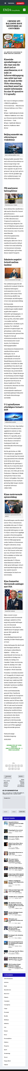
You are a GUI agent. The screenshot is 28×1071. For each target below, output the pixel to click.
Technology (7, 1053)
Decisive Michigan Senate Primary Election (16, 913)
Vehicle (6, 1064)
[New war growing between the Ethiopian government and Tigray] (6, 943)
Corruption (17, 968)
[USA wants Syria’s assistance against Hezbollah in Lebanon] (6, 860)
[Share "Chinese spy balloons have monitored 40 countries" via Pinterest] (18, 765)
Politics (20, 826)
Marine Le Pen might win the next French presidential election (15, 928)
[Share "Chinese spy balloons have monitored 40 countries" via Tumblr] (15, 765)
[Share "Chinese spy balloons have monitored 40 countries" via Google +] (12, 765)
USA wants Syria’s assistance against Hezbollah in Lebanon (14, 860)
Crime (5, 1008)
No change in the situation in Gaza (16, 936)
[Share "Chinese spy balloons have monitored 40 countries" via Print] (18, 768)
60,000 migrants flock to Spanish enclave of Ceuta (15, 958)
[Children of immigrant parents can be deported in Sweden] (6, 882)
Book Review (7, 989)
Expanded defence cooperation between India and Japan (16, 823)
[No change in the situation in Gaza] (6, 936)
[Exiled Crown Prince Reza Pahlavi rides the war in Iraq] (6, 844)
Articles (17, 838)
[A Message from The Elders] (6, 952)
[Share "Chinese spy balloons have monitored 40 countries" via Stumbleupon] (12, 768)
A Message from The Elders (16, 951)
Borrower (6, 993)
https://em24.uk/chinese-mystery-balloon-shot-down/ (12, 125)
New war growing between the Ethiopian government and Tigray (16, 943)
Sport (19, 923)
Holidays (6, 1019)
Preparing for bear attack (16, 830)
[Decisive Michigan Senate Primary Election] (6, 913)
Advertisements (8, 978)
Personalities (12, 839)
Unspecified (7, 1060)
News (16, 826)
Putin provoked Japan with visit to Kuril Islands (16, 890)
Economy (6, 1012)
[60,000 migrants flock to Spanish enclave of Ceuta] (6, 958)
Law (16, 884)
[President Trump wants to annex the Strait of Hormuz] (6, 868)
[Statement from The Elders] (6, 838)
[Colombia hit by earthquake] (6, 898)
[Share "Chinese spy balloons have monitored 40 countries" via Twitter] (9, 765)
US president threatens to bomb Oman (16, 853)
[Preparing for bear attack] (6, 831)
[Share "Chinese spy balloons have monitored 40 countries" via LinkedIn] (21, 765)
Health (6, 1016)
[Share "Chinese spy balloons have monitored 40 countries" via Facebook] (6, 765)
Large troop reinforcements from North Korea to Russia (16, 874)
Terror (6, 1057)
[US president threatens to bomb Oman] (6, 853)
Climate (17, 908)
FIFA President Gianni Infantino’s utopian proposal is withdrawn (15, 966)
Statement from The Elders (16, 836)
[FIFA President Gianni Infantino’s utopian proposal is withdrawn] (6, 965)
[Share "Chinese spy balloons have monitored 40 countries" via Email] (15, 768)
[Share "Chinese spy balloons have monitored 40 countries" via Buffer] (9, 768)
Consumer (6, 1001)
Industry (6, 1023)
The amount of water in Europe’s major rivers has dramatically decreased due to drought (16, 905)
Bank (5, 986)
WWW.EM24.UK (15, 748)
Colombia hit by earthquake (16, 896)
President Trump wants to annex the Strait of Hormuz (16, 868)
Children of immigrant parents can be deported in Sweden (16, 882)
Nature (17, 831)
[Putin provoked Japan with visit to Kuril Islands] (6, 891)
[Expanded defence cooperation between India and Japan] (6, 823)
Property (6, 1046)
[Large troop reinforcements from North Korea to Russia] (6, 875)
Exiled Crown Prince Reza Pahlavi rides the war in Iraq (16, 845)
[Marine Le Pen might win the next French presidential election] (6, 928)
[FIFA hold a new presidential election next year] (6, 920)
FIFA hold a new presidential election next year (16, 920)
